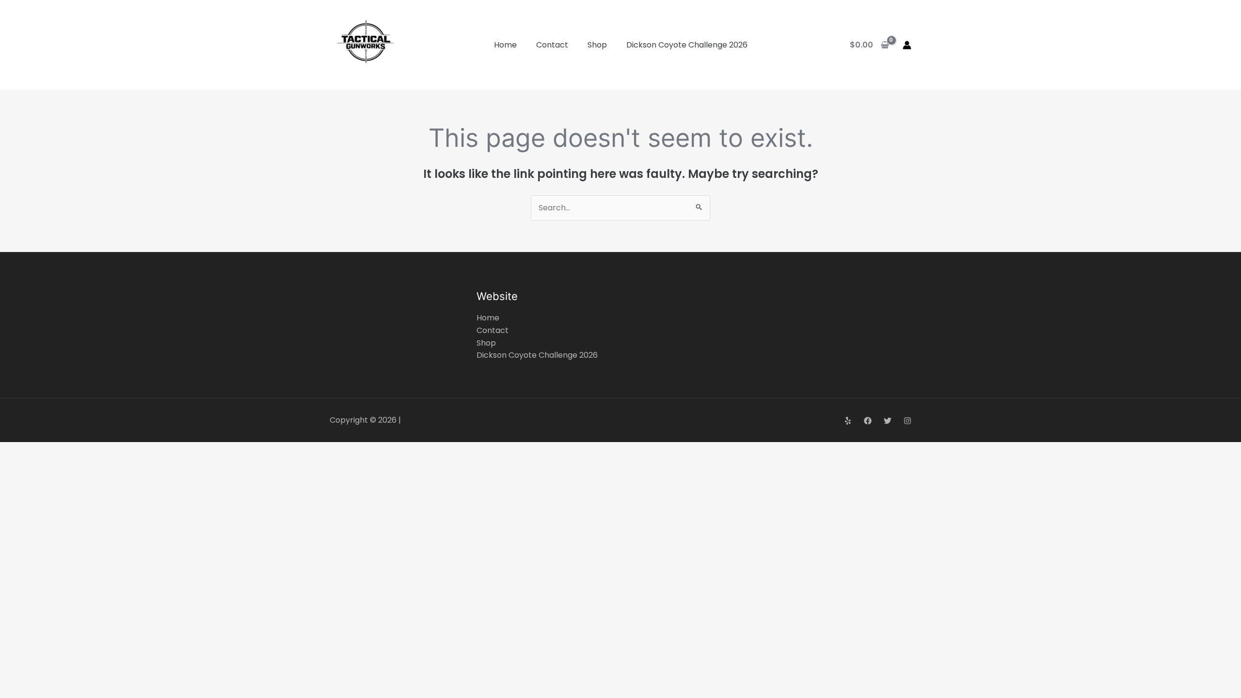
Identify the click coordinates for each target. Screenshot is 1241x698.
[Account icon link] (907, 45)
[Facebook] (868, 421)
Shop (597, 44)
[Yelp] (848, 421)
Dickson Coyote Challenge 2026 (687, 44)
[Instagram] (907, 421)
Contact (552, 44)
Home (505, 44)
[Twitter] (887, 421)
